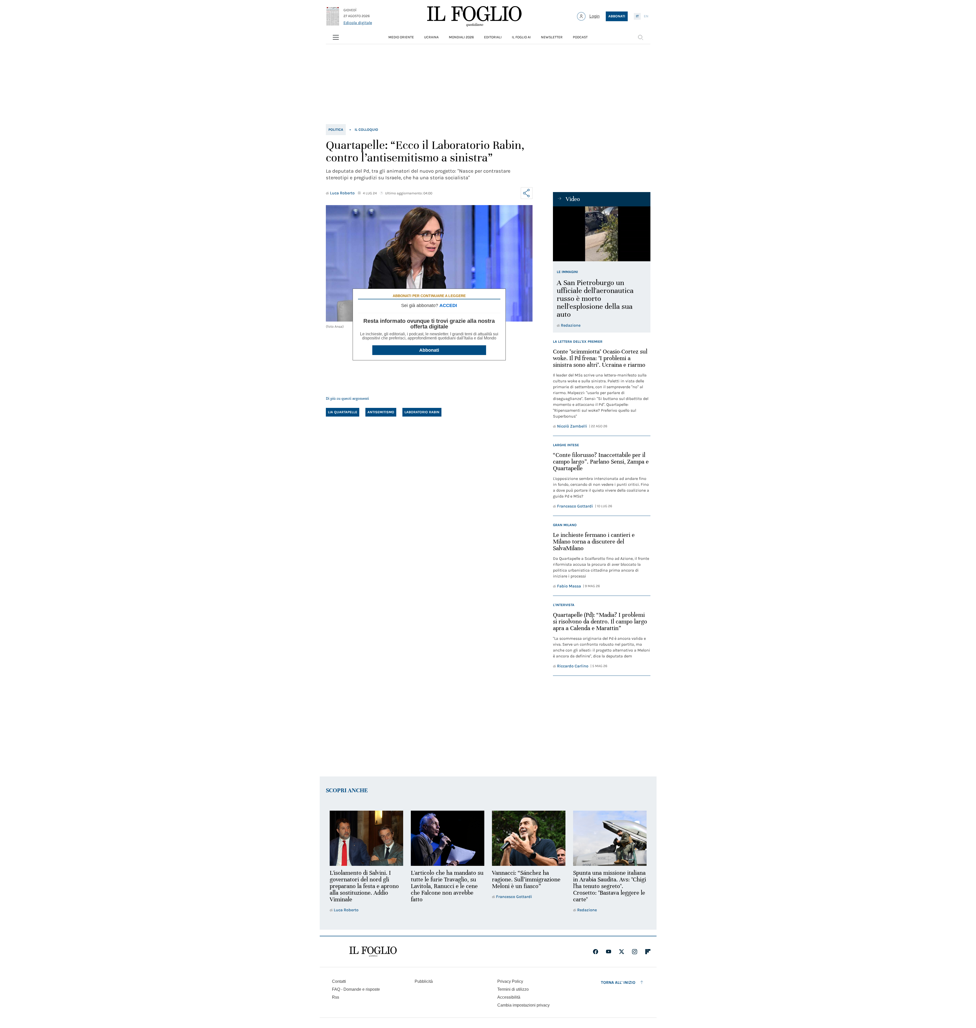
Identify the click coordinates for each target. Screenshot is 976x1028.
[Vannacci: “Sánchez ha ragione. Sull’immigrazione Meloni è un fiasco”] (528, 838)
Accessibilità (508, 997)
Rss (335, 997)
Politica (335, 129)
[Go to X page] (621, 951)
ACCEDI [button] (448, 305)
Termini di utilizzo (513, 989)
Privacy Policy (510, 981)
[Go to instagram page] (634, 951)
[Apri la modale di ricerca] (640, 37)
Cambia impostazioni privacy (523, 1005)
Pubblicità (424, 981)
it (637, 16)
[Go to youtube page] (608, 951)
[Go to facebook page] (595, 951)
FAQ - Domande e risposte (356, 989)
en (646, 16)
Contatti (339, 981)
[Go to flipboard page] (647, 951)
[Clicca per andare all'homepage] (373, 952)
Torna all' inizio (618, 982)
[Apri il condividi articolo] (527, 193)
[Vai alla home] (474, 16)
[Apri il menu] (336, 37)
